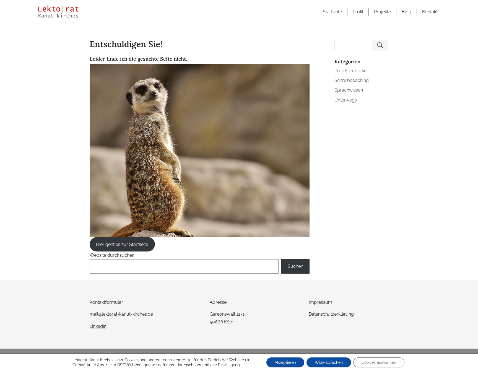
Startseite (332, 11)
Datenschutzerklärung (331, 314)
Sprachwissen (348, 90)
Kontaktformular (106, 302)
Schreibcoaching (351, 80)
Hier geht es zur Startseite (122, 244)
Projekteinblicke (350, 70)
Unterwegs (345, 100)
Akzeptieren (285, 362)
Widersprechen (329, 362)
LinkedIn (98, 326)
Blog (406, 11)
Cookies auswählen (379, 362)
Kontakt (430, 11)
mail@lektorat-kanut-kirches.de (121, 314)
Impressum (320, 302)
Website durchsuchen (112, 255)
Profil (358, 11)
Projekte (382, 11)
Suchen (295, 266)
